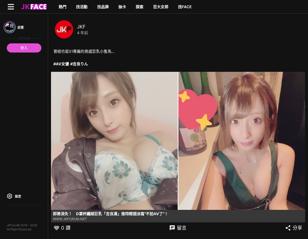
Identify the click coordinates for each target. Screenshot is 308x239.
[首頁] (33, 6)
